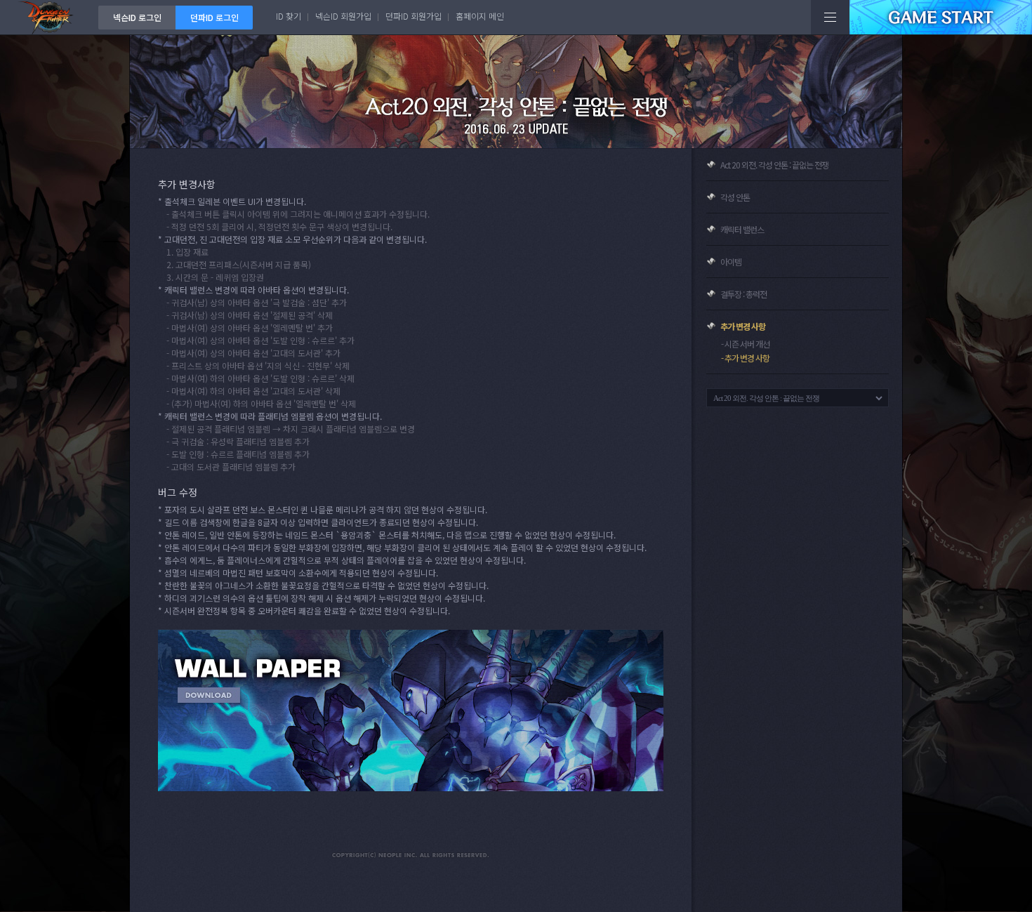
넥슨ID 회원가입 (343, 16)
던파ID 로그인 (214, 17)
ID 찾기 (288, 16)
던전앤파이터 (49, 17)
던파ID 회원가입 (413, 16)
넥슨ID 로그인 (137, 17)
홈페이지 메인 (480, 16)
